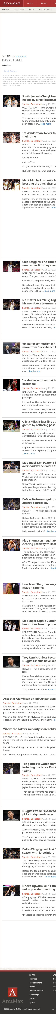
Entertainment (19, 9)
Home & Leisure (45, 9)
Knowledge (34, 994)
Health (31, 9)
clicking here (16, 85)
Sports (25, 104)
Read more (45, 123)
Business (5, 9)
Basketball (36, 104)
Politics (32, 998)
